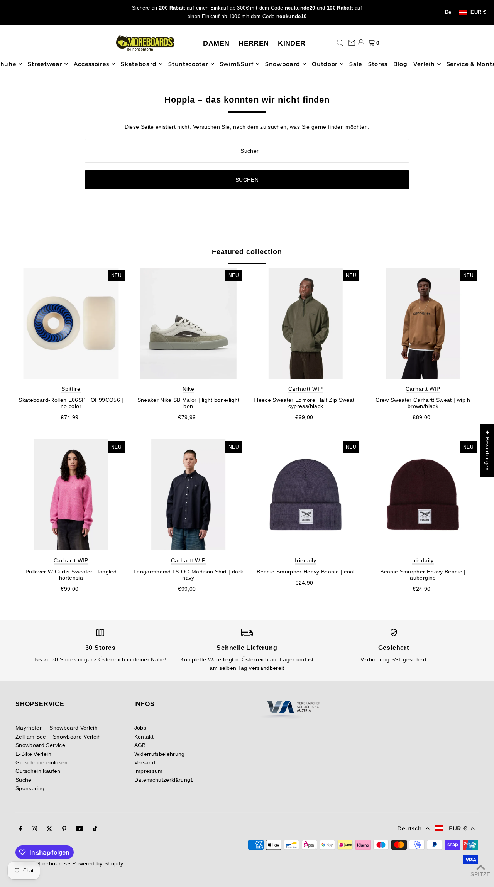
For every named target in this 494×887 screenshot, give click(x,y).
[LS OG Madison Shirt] (188, 494)
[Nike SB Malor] (188, 323)
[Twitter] (49, 829)
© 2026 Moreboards (41, 863)
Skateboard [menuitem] (139, 64)
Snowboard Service (40, 745)
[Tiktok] (95, 829)
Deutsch (409, 828)
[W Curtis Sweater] (71, 494)
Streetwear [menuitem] (45, 64)
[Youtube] (79, 829)
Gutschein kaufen (38, 771)
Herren (254, 43)
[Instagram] (34, 829)
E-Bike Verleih (33, 754)
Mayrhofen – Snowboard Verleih (56, 728)
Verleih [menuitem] (424, 64)
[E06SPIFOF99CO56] (71, 323)
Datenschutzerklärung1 (164, 780)
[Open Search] (340, 42)
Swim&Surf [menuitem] (237, 64)
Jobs (140, 728)
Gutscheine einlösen (41, 762)
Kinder (291, 43)
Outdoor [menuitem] (325, 64)
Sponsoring (30, 788)
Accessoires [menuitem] (91, 64)
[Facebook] (20, 829)
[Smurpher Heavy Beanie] (305, 494)
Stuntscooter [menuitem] (188, 64)
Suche (23, 780)
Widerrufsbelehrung (159, 754)
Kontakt (144, 737)
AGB (140, 745)
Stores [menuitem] (377, 64)
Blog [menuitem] (400, 64)
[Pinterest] (64, 829)
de (448, 12)
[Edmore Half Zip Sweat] (305, 323)
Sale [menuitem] (355, 64)
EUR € (478, 12)
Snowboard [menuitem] (282, 64)
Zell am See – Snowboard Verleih (58, 737)
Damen (216, 43)
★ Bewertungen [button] (487, 450)
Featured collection (247, 252)
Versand (144, 762)
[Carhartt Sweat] (423, 323)
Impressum (148, 771)
